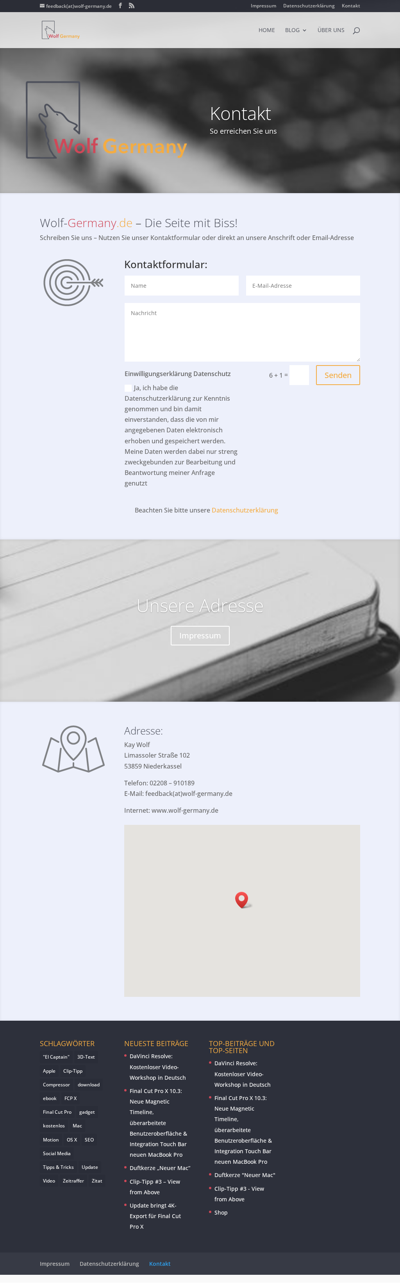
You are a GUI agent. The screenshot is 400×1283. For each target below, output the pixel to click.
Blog (292, 30)
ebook (50, 1098)
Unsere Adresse (200, 605)
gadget (87, 1112)
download (89, 1084)
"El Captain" (56, 1057)
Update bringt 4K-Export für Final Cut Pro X (155, 1216)
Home (267, 30)
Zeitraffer (73, 1180)
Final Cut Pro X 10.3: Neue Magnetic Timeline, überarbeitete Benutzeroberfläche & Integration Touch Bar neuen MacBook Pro (158, 1122)
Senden (338, 375)
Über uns (331, 30)
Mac (77, 1125)
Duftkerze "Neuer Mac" (244, 1175)
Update (90, 1167)
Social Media (57, 1153)
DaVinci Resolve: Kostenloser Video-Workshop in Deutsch (158, 1066)
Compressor (56, 1084)
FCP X (70, 1098)
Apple (49, 1071)
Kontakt (351, 6)
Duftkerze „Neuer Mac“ (160, 1168)
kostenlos (54, 1125)
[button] (244, 900)
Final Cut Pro (57, 1112)
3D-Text (86, 1057)
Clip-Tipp (72, 1071)
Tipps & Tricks (58, 1167)
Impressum (263, 6)
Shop (221, 1212)
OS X (72, 1139)
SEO (89, 1139)
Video (49, 1180)
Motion (51, 1139)
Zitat (97, 1180)
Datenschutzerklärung (309, 6)
